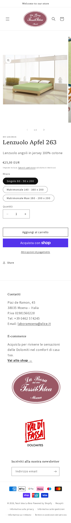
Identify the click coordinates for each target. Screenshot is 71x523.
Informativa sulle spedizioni (51, 509)
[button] (7, 19)
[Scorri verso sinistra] (27, 130)
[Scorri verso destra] (44, 130)
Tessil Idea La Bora (23, 503)
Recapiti (59, 503)
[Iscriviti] (55, 471)
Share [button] (10, 262)
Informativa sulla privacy (22, 509)
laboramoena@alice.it (34, 323)
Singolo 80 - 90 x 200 (20, 181)
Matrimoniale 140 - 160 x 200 (25, 189)
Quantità (7, 206)
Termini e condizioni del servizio (51, 515)
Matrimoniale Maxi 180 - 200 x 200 (28, 198)
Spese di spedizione (26, 167)
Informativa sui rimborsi (19, 515)
